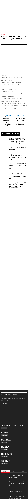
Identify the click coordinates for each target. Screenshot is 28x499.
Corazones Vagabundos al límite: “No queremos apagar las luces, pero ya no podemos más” (17, 175)
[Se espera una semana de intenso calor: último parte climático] (14, 59)
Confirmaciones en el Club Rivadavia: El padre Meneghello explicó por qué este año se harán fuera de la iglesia (18, 140)
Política (5, 447)
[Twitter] (14, 404)
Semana (5, 471)
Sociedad (3, 34)
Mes (14, 471)
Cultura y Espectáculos (12, 426)
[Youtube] (16, 404)
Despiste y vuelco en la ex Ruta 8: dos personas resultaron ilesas (17, 483)
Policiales (6, 440)
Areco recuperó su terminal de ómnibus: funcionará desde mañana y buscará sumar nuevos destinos (17, 185)
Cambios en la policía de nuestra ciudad (16, 476)
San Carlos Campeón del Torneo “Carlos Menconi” (16, 490)
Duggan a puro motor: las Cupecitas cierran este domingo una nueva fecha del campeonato (17, 156)
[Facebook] (9, 404)
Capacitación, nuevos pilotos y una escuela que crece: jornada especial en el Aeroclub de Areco (17, 166)
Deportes (5, 433)
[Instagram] (11, 404)
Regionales (6, 454)
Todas (22, 471)
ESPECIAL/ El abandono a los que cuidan (17, 148)
